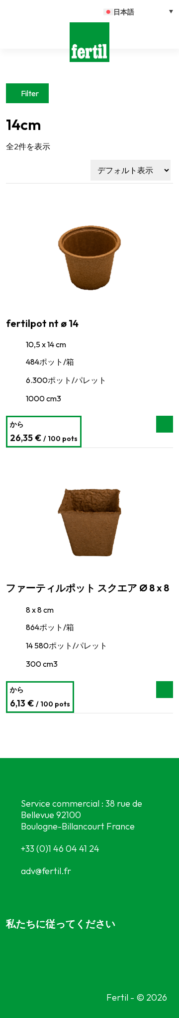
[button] (138, 11)
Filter (30, 93)
